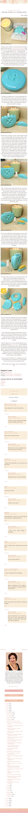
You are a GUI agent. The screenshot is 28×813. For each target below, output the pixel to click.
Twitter (2, 383)
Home (14, 649)
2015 (7, 800)
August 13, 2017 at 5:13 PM (10, 599)
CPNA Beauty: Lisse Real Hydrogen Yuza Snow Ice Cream (14, 735)
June (8, 787)
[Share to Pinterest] (14, 391)
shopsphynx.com (8, 372)
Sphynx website (14, 344)
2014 (7, 802)
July (8, 785)
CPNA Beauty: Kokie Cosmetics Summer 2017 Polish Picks (13, 766)
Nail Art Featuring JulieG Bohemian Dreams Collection (14, 740)
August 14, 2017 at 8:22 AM (14, 474)
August (9, 719)
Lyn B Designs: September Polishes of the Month (15, 726)
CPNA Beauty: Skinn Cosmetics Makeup (13, 772)
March (9, 792)
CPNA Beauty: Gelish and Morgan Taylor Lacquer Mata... (14, 777)
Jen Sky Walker (12, 416)
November (10, 714)
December (10, 712)
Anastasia (7, 598)
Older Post (24, 649)
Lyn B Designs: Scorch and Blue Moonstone (14, 780)
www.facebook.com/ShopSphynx (13, 374)
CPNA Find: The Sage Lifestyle (13, 721)
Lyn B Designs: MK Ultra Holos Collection (13, 782)
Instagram (3, 382)
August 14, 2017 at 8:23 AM (14, 582)
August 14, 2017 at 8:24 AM (14, 613)
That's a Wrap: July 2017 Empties (14, 774)
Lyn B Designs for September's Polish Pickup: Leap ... (15, 732)
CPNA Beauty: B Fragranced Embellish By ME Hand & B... (15, 737)
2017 (7, 710)
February (9, 794)
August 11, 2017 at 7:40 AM (10, 488)
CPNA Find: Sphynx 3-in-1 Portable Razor (14, 764)
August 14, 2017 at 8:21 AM (14, 418)
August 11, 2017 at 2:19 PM (10, 514)
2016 (7, 798)
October (9, 715)
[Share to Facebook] (12, 391)
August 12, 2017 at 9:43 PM (10, 542)
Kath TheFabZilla (8, 431)
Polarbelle (7, 459)
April (8, 790)
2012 (7, 805)
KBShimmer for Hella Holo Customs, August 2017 (14, 759)
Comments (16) (14, 394)
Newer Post (3, 649)
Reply (5, 410)
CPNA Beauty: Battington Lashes (14, 751)
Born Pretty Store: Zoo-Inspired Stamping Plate (13, 753)
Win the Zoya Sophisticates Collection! (13, 749)
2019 (7, 707)
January (9, 796)
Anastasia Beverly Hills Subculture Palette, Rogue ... (14, 743)
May (8, 789)
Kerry (5, 486)
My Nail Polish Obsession (11, 569)
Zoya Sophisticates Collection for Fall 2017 (15, 769)
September (10, 717)
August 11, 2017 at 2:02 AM (10, 460)
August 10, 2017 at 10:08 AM (10, 433)
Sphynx (16, 51)
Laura (5, 541)
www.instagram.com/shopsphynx (14, 375)
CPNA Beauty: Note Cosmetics (13, 761)
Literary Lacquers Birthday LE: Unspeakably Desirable (13, 746)
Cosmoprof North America (18, 48)
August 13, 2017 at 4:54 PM (10, 570)
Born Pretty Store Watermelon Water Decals (14, 723)
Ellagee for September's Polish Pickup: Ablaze (13, 729)
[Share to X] (10, 391)
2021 (7, 703)
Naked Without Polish (10, 404)
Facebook (3, 380)
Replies (7, 414)
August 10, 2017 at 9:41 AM (10, 405)
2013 (7, 804)
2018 (7, 708)
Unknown (6, 512)
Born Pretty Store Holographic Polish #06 (15, 756)
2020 (7, 705)
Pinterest (3, 385)
